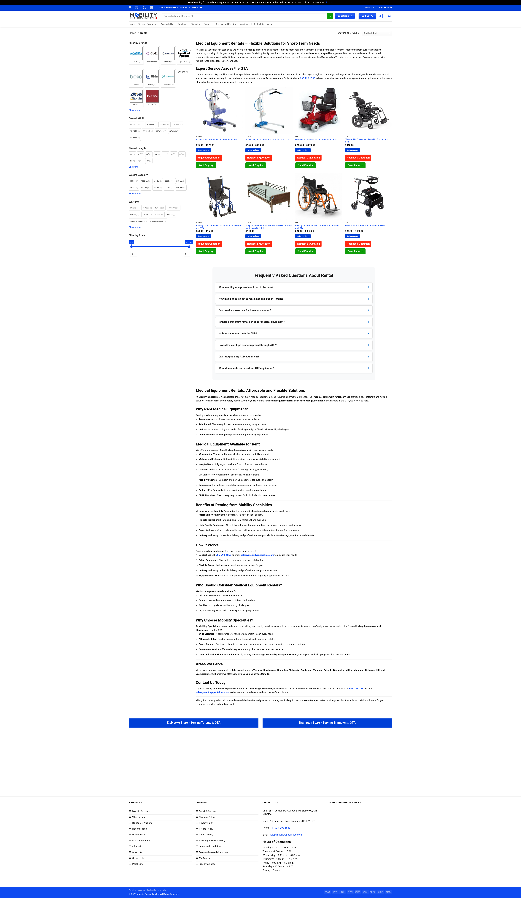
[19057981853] (152, 8)
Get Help (162, 890)
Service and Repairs (226, 24)
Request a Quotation (208, 157)
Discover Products (147, 24)
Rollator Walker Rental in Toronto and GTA (365, 225)
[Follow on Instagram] (382, 8)
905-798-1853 (307, 78)
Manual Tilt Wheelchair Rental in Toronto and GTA (366, 140)
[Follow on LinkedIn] (391, 8)
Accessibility (167, 24)
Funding (182, 24)
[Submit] (330, 16)
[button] (380, 16)
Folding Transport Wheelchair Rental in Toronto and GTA (218, 227)
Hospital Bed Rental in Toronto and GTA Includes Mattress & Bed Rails (268, 227)
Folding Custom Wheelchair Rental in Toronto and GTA (317, 227)
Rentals (207, 24)
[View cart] (389, 16)
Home (132, 24)
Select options (203, 150)
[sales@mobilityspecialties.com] (137, 8)
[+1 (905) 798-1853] (144, 8)
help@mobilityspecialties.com (286, 834)
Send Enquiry (205, 165)
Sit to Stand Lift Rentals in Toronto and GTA (217, 139)
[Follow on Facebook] (379, 8)
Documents (369, 8)
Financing (195, 24)
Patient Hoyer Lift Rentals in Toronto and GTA (267, 139)
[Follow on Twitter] (385, 8)
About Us (271, 24)
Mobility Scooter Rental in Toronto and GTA (316, 139)
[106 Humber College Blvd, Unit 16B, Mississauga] (130, 8)
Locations (243, 24)
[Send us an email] (388, 8)
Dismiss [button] (329, 2)
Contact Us (258, 24)
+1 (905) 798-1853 (280, 827)
